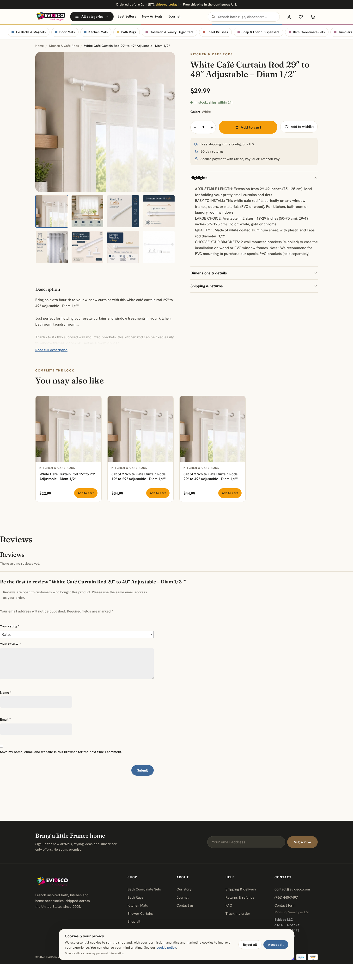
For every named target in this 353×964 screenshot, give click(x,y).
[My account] (289, 17)
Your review (10, 644)
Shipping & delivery (240, 889)
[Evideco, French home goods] (50, 16)
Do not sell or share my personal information (94, 953)
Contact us (185, 905)
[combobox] (244, 17)
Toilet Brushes (217, 32)
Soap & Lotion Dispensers (260, 32)
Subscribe (302, 842)
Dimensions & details (208, 273)
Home (39, 46)
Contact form (284, 905)
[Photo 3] (123, 211)
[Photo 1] (51, 211)
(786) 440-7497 (286, 897)
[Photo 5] (51, 247)
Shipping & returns (206, 286)
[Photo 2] (87, 211)
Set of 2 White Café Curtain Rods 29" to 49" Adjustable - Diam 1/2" (210, 477)
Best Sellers (126, 16)
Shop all (134, 921)
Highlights (198, 177)
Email (5, 719)
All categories (92, 16)
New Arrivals (152, 16)
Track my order (237, 913)
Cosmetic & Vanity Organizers (171, 32)
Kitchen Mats (98, 32)
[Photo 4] (158, 211)
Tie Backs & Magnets (31, 32)
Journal (174, 16)
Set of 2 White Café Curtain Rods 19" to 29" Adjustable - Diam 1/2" (138, 477)
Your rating (9, 626)
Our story (184, 889)
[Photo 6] (87, 247)
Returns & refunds (239, 897)
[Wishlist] (301, 17)
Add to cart (251, 127)
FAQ (228, 905)
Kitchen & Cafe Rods (64, 46)
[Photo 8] (158, 247)
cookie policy (166, 947)
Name (6, 692)
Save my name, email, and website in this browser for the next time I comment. (61, 752)
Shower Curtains (140, 913)
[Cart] (313, 17)
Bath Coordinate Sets (309, 32)
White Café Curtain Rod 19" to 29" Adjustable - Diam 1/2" (67, 477)
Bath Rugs (128, 32)
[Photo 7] (123, 247)
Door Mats (67, 32)
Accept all (276, 944)
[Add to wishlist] (95, 402)
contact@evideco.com (292, 889)
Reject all (250, 944)
